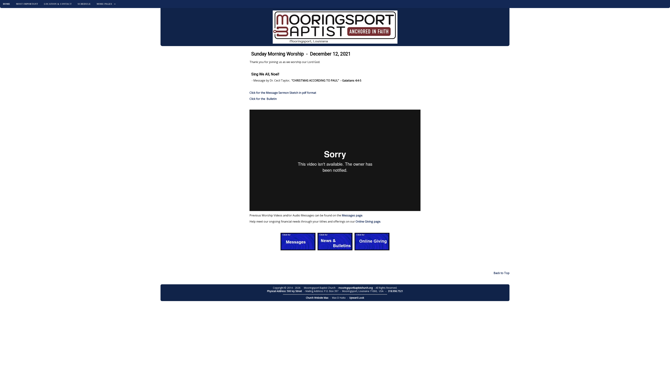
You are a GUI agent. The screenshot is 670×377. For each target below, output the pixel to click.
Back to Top (501, 273)
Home (6, 4)
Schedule (84, 4)
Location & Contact (58, 4)
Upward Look (356, 297)
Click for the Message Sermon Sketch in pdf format (283, 93)
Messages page (352, 215)
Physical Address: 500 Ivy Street (284, 291)
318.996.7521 (395, 291)
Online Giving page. (368, 221)
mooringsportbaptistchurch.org (355, 287)
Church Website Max (317, 297)
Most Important (27, 4)
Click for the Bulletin (263, 99)
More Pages (104, 4)
